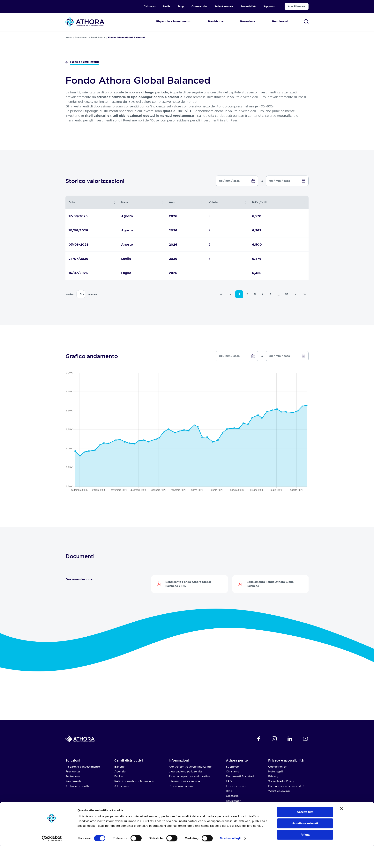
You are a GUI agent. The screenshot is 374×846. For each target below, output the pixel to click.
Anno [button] (172, 202)
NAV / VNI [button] (259, 202)
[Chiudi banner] (341, 808)
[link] (221, 294)
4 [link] (262, 294)
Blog (181, 6)
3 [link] (255, 294)
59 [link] (286, 294)
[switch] (132, 837)
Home (68, 37)
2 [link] (247, 294)
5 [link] (270, 294)
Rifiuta (305, 834)
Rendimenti (81, 37)
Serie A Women (223, 6)
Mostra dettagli (230, 838)
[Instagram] (274, 739)
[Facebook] (259, 739)
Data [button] (72, 202)
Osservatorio (199, 6)
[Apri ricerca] (306, 21)
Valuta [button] (213, 202)
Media (166, 6)
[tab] (95, 579)
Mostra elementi (82, 294)
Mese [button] (124, 202)
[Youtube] (305, 739)
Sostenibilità (248, 6)
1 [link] (239, 294)
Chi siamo (149, 6)
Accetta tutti (305, 811)
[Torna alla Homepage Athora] (84, 22)
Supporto (268, 6)
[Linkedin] (290, 739)
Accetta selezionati (305, 823)
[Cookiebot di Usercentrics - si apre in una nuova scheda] (52, 838)
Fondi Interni (98, 37)
